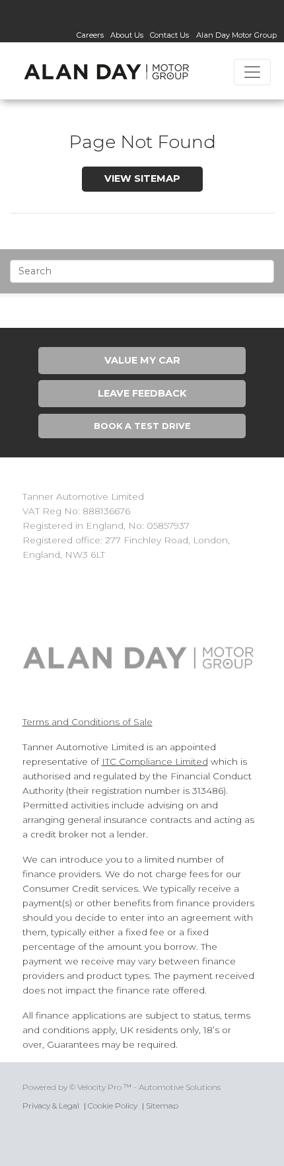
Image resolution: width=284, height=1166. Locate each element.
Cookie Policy (112, 1105)
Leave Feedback (142, 393)
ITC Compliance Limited (155, 761)
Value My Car (142, 360)
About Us (126, 35)
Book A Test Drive (142, 426)
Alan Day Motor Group (236, 35)
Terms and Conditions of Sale (87, 722)
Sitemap (162, 1105)
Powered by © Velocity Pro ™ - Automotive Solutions (121, 1087)
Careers (90, 35)
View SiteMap (142, 178)
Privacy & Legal (50, 1105)
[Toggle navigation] (252, 72)
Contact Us (169, 35)
